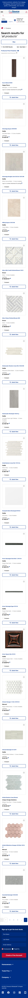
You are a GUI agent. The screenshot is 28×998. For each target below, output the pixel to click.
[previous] (2, 920)
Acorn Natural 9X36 (7, 82)
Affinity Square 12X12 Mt (8, 222)
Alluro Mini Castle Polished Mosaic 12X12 (12, 270)
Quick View (15, 97)
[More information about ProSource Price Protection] (18, 51)
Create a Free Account (14, 955)
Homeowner (7, 949)
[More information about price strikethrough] (8, 231)
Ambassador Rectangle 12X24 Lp (10, 413)
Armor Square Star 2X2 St (8, 654)
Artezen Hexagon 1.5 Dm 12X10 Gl (10, 702)
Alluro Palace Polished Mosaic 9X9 (11, 318)
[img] (16, 53)
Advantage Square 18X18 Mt (9, 128)
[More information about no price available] (21, 89)
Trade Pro (16, 949)
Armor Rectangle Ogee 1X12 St (10, 606)
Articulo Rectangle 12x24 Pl (9, 749)
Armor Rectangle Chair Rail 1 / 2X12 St (11, 558)
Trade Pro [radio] (11, 21)
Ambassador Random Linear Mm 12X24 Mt (13, 365)
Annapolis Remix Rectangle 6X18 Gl (11, 510)
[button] (2, 11)
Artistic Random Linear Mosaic (10, 797)
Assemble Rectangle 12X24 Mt (10, 894)
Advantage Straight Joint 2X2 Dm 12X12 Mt (13, 176)
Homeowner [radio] (4, 21)
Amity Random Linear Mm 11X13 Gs (11, 463)
